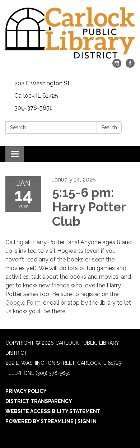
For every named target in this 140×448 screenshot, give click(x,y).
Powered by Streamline (39, 421)
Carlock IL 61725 (36, 95)
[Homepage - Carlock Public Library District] (70, 33)
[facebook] (130, 65)
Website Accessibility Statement (53, 411)
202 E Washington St (42, 83)
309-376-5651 (33, 107)
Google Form (23, 302)
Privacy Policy (26, 391)
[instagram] (116, 65)
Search (109, 127)
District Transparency (38, 401)
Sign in (87, 421)
